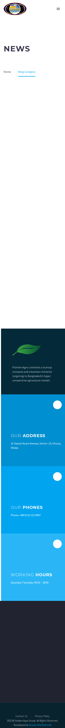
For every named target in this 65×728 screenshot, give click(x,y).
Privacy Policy (42, 716)
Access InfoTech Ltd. (40, 725)
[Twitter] (30, 712)
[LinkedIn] (25, 712)
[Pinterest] (39, 712)
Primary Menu (58, 8)
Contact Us (21, 716)
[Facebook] (21, 712)
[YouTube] (43, 712)
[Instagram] (34, 712)
